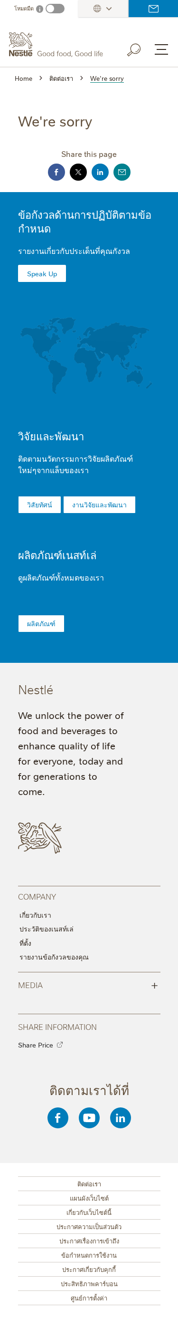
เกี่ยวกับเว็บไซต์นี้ (89, 1212)
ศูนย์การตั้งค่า (89, 1297)
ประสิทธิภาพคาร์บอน (89, 1283)
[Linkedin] (120, 1117)
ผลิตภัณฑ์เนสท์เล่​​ (57, 555)
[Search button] (140, 48)
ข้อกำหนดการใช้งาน (89, 1255)
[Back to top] (159, 1302)
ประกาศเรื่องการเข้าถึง (89, 1240)
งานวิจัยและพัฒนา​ (99, 504)
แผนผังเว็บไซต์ (89, 1197)
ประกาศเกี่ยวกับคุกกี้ (89, 1269)
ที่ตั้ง (25, 943)
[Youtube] (89, 1117)
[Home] (57, 44)
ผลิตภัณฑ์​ (41, 623)
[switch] (55, 8)
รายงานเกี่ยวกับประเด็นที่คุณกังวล (74, 250)
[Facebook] (57, 1117)
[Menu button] (161, 49)
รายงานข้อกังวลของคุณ (54, 956)
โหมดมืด (24, 8)
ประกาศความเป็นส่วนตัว (89, 1226)
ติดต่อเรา (153, 8)
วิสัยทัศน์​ (39, 504)
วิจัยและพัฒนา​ (51, 436)
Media (88, 984)
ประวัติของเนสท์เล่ (46, 928)
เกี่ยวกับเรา (35, 915)
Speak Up (42, 273)
